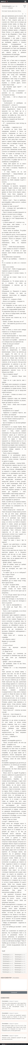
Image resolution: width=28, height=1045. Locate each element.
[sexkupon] (4, 1)
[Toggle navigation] (25, 1)
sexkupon (10, 8)
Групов (9, 11)
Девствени (14, 11)
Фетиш (19, 11)
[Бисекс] (25, 6)
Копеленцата (8, 954)
